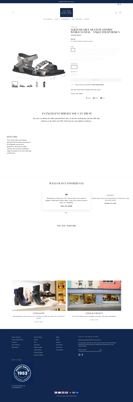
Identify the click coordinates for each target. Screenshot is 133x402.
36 (95, 50)
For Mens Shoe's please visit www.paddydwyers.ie (18, 386)
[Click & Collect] (94, 296)
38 (117, 50)
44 (91, 59)
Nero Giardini (59, 350)
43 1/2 (85, 59)
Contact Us (14, 342)
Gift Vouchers (77, 19)
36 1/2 (101, 50)
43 (79, 59)
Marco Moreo (59, 344)
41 (102, 54)
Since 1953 (36, 344)
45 (102, 59)
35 (84, 50)
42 (113, 54)
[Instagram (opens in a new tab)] (79, 355)
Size (72, 47)
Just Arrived (48, 19)
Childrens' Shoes (38, 347)
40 (91, 54)
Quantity (74, 71)
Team (35, 342)
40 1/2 (96, 54)
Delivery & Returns (16, 337)
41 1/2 (107, 54)
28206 (74, 67)
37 (106, 50)
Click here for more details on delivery (77, 121)
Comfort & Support (38, 352)
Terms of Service (16, 344)
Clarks (57, 339)
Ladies (56, 19)
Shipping (80, 41)
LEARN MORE (39, 322)
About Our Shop (38, 337)
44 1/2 (96, 59)
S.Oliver (74, 27)
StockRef (74, 64)
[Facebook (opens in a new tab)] (82, 355)
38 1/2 (74, 54)
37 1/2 (112, 50)
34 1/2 (78, 50)
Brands (86, 19)
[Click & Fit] (39, 296)
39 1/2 (85, 54)
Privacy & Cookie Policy (17, 339)
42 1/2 (74, 59)
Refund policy (15, 347)
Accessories (65, 19)
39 (79, 54)
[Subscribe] (101, 350)
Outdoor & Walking (38, 355)
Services (36, 339)
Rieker (57, 337)
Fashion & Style (37, 350)
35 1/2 (90, 50)
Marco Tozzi (59, 347)
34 (73, 50)
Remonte (58, 342)
